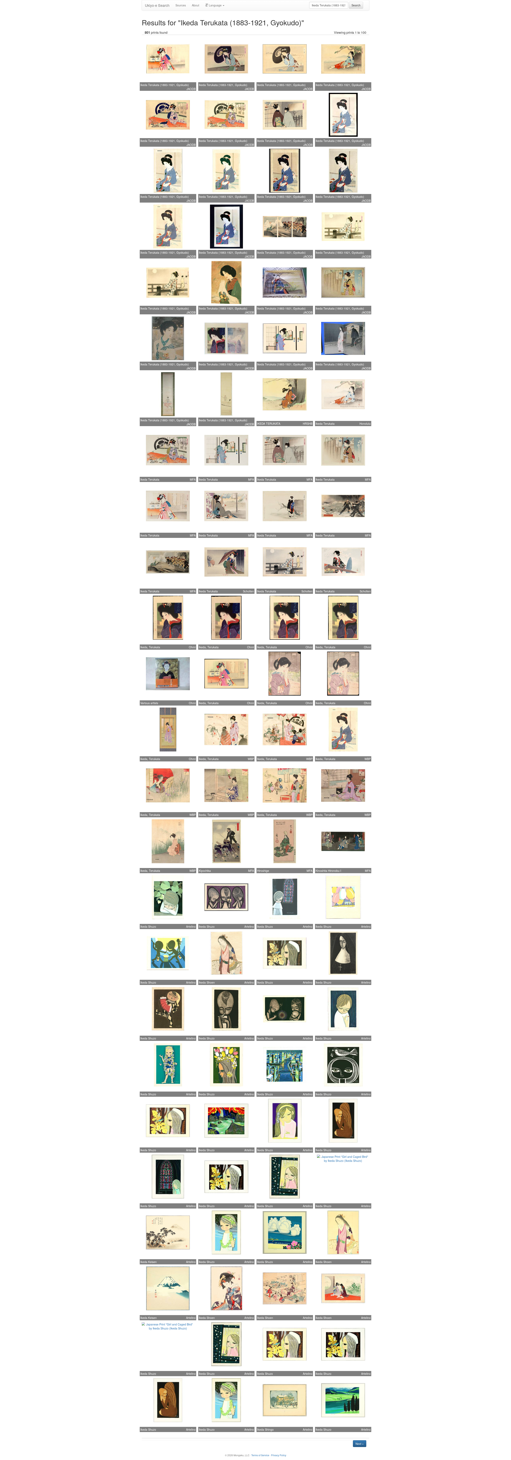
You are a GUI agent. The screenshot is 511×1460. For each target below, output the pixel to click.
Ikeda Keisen (148, 1262)
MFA (193, 479)
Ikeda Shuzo (148, 926)
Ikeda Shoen (207, 982)
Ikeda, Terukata (150, 647)
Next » (360, 1444)
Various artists (149, 703)
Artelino (191, 926)
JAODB (191, 89)
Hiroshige (263, 871)
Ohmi (192, 647)
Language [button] (215, 5)
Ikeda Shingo (265, 1429)
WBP (251, 759)
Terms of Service (260, 1455)
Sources (180, 5)
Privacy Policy (278, 1455)
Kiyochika (205, 871)
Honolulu (365, 424)
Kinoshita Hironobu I (328, 871)
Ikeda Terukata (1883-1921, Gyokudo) (164, 85)
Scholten (248, 591)
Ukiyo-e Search (157, 5)
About (195, 5)
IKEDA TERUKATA (268, 424)
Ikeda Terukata (325, 424)
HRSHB (307, 424)
